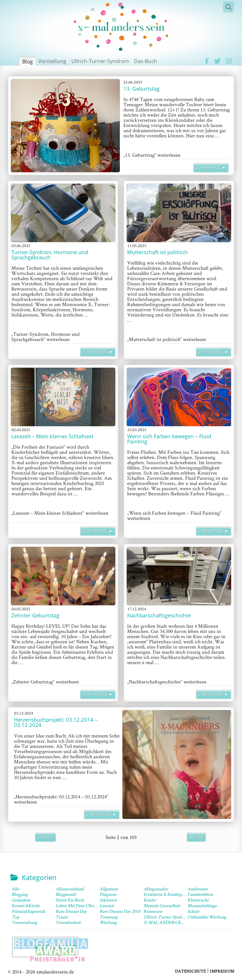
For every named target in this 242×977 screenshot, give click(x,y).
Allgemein (108, 889)
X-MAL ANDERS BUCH (166, 922)
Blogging (20, 894)
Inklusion (108, 900)
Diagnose (107, 894)
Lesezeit (106, 905)
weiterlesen (152, 155)
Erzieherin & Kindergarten (167, 894)
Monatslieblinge (202, 905)
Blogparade (66, 894)
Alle (15, 889)
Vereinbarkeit (68, 922)
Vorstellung (52, 60)
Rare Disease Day (71, 911)
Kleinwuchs (198, 900)
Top (15, 917)
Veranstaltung (24, 922)
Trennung (108, 917)
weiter (196, 837)
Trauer (62, 917)
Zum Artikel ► (211, 167)
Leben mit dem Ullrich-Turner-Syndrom (93, 905)
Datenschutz (190, 970)
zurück (45, 837)
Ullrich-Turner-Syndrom (100, 60)
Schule (193, 911)
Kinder (149, 900)
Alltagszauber (155, 889)
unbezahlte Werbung (206, 917)
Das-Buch (145, 60)
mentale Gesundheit (161, 905)
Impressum (222, 970)
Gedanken (21, 900)
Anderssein (197, 889)
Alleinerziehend (70, 889)
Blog (27, 61)
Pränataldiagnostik (28, 911)
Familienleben (200, 894)
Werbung (108, 922)
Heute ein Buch (70, 900)
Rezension (152, 911)
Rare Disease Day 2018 (119, 911)
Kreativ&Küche (26, 905)
